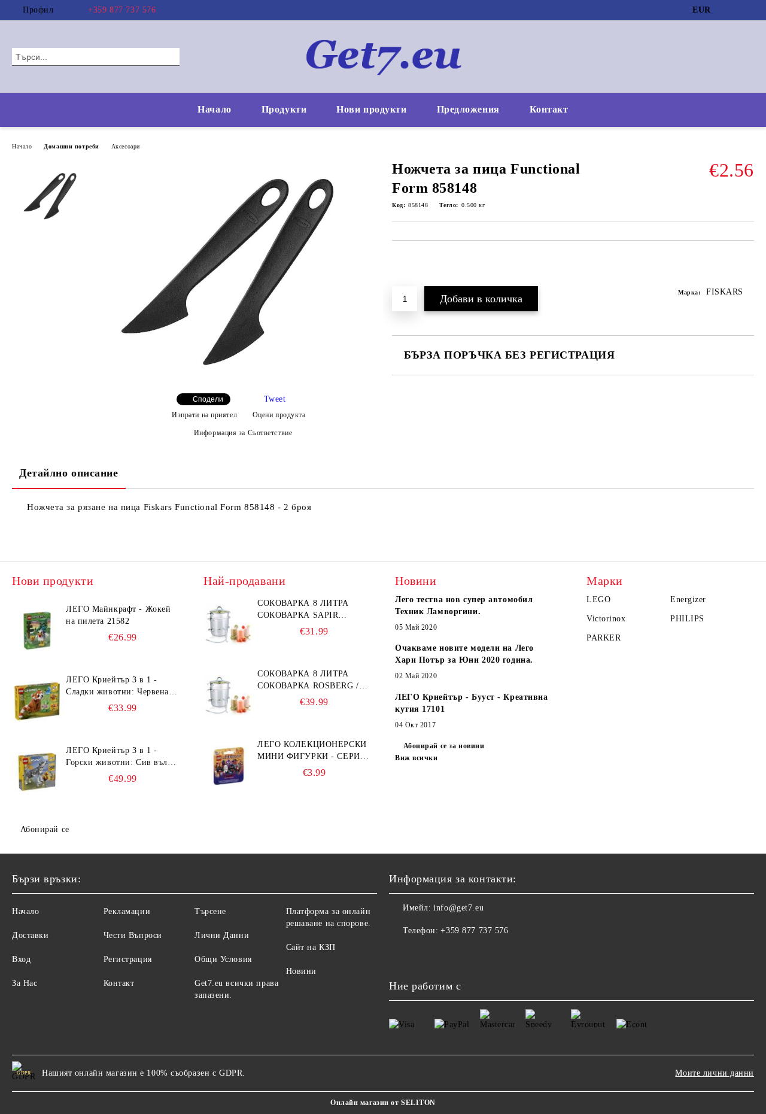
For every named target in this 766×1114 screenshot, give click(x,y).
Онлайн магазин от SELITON (383, 1102)
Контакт (549, 109)
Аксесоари (125, 146)
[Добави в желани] (745, 269)
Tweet (275, 398)
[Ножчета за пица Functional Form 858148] (238, 373)
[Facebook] (729, 10)
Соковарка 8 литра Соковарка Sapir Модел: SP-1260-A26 (303, 610)
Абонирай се (44, 829)
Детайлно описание (68, 473)
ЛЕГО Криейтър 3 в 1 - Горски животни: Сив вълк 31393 (119, 757)
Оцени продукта (279, 415)
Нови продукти (371, 109)
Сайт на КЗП (311, 947)
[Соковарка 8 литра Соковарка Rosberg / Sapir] (228, 695)
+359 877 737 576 (122, 9)
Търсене (210, 911)
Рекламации (127, 911)
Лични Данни (221, 935)
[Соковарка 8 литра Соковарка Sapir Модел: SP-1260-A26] (228, 624)
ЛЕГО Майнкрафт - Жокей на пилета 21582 (118, 615)
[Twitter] (747, 10)
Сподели (208, 399)
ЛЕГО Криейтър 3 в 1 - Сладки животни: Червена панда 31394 (117, 686)
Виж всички (416, 758)
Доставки (30, 935)
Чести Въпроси (133, 935)
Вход (21, 959)
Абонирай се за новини (443, 746)
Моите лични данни (714, 1073)
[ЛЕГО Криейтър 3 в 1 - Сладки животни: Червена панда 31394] (37, 701)
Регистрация (128, 959)
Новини (301, 971)
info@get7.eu (458, 907)
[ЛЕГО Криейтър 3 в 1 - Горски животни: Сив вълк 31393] (37, 772)
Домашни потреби (71, 146)
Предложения (468, 109)
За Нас (24, 983)
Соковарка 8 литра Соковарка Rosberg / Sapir (308, 680)
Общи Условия (223, 959)
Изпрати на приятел (204, 415)
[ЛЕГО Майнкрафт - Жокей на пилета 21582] (37, 630)
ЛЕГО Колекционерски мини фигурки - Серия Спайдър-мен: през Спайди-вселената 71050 (312, 751)
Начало (214, 109)
